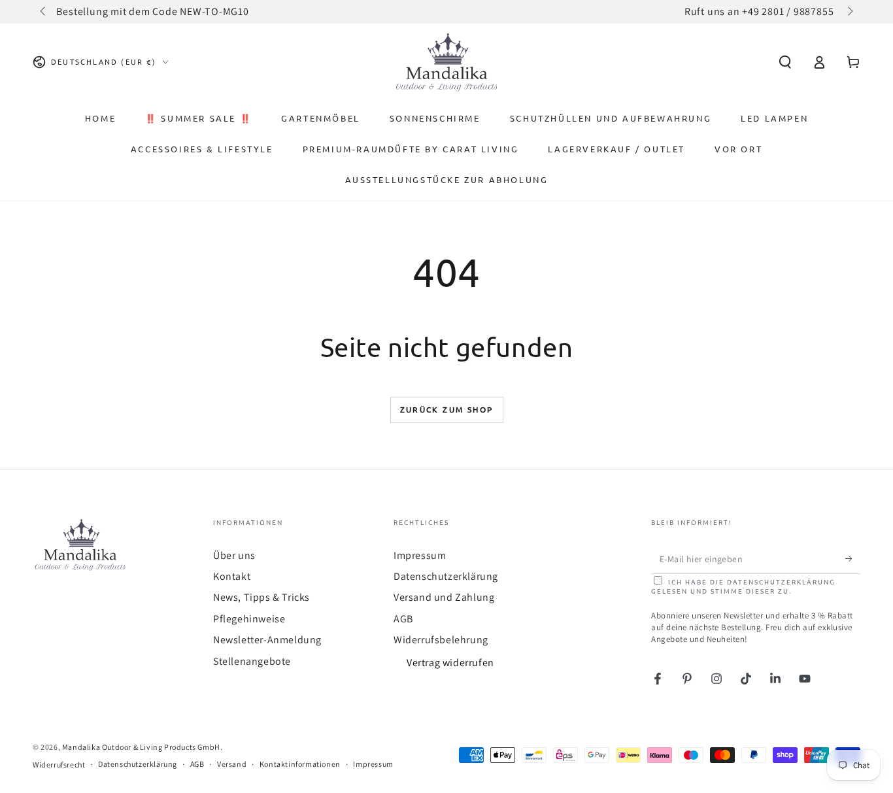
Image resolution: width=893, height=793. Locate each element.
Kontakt (231, 576)
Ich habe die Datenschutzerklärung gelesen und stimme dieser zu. (743, 586)
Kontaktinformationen (300, 764)
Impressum (420, 555)
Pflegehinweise (249, 619)
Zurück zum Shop (447, 409)
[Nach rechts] (849, 12)
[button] (785, 62)
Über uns (234, 555)
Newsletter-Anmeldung (267, 640)
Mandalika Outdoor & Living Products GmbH (141, 747)
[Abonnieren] (852, 559)
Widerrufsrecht (59, 764)
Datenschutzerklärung (446, 576)
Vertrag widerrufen (450, 662)
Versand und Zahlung (444, 597)
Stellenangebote (252, 661)
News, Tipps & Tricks (261, 597)
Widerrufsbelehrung (441, 640)
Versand (231, 764)
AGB (403, 619)
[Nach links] (44, 12)
